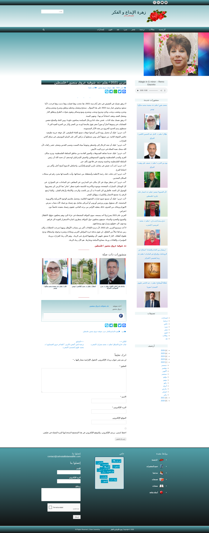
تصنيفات (155, 479)
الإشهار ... (117, 478)
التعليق (123, 366)
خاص (166, 324)
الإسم (78, 468)
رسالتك (77, 486)
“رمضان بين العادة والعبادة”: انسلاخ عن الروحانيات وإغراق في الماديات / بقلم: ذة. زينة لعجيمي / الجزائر (152, 254)
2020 (163, 401)
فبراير (164, 392)
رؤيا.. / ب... (106, 471)
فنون (110, 29)
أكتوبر (165, 371)
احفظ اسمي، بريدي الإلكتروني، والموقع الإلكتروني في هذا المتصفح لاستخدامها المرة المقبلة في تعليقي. (84, 433)
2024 (163, 356)
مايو (165, 383)
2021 (163, 398)
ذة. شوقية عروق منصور (105, 88)
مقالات (151, 29)
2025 (163, 353)
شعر (133, 29)
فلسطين (85, 331)
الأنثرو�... (105, 477)
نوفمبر (164, 368)
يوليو (165, 377)
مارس (164, 389)
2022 (163, 362)
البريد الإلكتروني (119, 407)
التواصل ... (103, 466)
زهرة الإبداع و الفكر (129, 12)
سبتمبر (164, 374)
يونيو (165, 380)
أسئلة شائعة (154, 492)
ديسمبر (164, 365)
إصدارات (100, 29)
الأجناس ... (99, 485)
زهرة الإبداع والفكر (113, 331)
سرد (125, 29)
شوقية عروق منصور (95, 331)
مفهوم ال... (110, 474)
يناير (165, 395)
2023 (163, 359)
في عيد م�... (101, 460)
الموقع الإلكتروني (119, 418)
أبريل (165, 386)
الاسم (123, 397)
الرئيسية (162, 29)
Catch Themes (105, 529)
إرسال (77, 517)
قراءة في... (110, 468)
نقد (118, 29)
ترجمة (142, 29)
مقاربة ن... (99, 479)
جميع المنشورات (152, 466)
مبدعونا (155, 473)
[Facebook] (121, 316)
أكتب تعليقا (91, 88)
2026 (163, 350)
